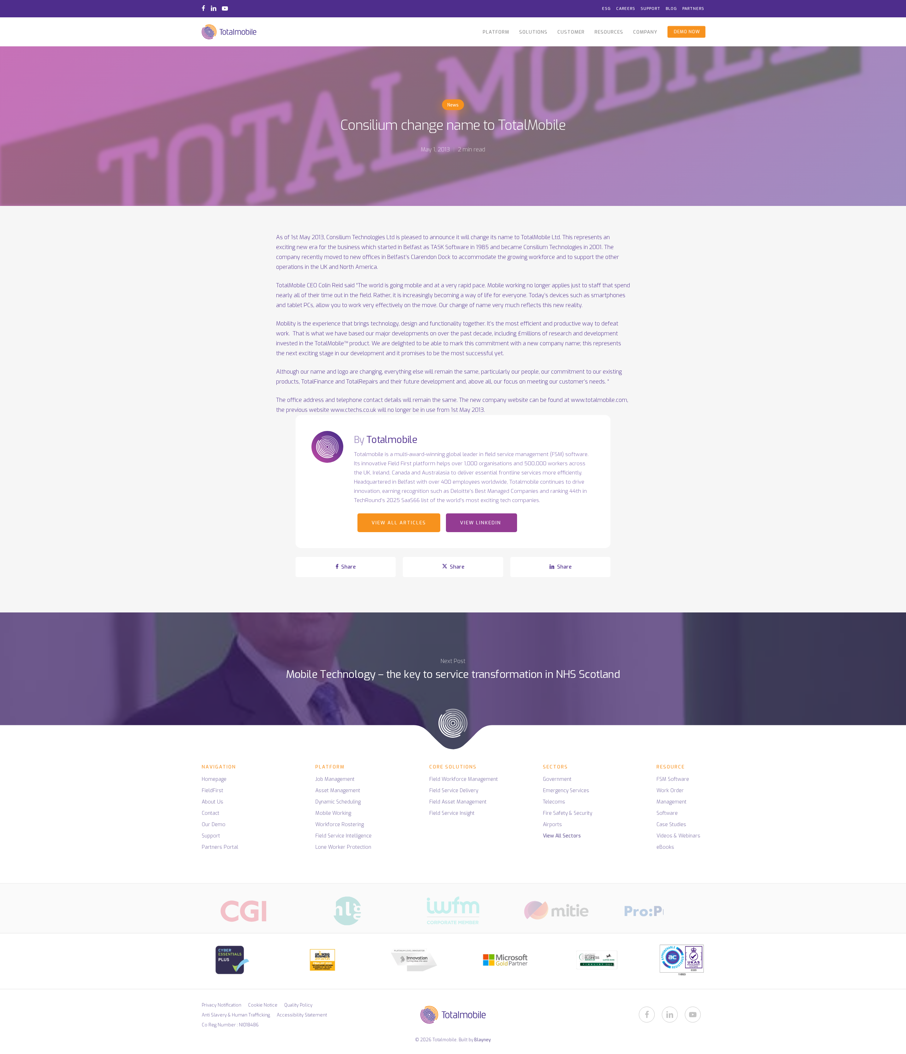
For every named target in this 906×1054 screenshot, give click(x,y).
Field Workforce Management (463, 779)
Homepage (214, 779)
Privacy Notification (221, 1005)
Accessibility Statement (302, 1015)
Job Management (335, 779)
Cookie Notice (262, 1005)
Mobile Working (333, 813)
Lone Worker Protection (343, 847)
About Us (212, 802)
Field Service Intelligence (343, 836)
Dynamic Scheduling (338, 802)
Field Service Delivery (453, 790)
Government (557, 779)
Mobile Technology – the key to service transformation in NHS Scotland (453, 687)
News (453, 105)
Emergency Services (566, 790)
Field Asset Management (458, 802)
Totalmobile (391, 439)
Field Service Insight (452, 813)
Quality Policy (298, 1005)
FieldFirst (212, 790)
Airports (552, 824)
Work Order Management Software (671, 802)
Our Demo (213, 824)
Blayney (482, 1040)
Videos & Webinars (678, 836)
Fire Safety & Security (567, 813)
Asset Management (337, 790)
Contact (210, 813)
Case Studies (671, 824)
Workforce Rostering (339, 824)
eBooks (665, 847)
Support (211, 836)
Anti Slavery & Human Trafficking (236, 1015)
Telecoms (554, 802)
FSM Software (672, 779)
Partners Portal (220, 847)
